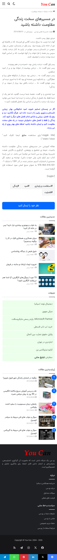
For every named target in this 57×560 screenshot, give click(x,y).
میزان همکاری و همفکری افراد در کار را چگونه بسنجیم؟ (21, 240)
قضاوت (47, 192)
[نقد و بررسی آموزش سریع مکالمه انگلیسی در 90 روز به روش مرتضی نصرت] (47, 395)
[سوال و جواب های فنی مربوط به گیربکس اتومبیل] (47, 434)
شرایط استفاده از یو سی (46, 528)
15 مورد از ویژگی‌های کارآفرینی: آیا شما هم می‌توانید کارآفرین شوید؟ (19, 279)
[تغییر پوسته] (13, 5)
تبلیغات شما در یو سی (47, 513)
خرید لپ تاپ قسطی (43, 326)
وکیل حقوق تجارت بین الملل (39, 334)
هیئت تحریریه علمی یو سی (43, 31)
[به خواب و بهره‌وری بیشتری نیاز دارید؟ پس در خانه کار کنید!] (47, 229)
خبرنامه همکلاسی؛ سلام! (45, 483)
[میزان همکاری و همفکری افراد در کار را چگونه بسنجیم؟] (47, 242)
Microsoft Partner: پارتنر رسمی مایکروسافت (32, 319)
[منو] (3, 5)
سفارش (43, 357)
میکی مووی (47, 311)
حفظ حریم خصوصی (47, 523)
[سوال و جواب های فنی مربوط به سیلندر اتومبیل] (47, 421)
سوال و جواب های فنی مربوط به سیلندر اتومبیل (21, 419)
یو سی (52, 460)
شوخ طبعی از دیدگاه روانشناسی (24, 251)
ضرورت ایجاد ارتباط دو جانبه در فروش (21, 264)
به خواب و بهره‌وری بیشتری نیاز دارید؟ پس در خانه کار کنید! (20, 227)
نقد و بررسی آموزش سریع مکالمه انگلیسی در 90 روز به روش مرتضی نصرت (20, 392)
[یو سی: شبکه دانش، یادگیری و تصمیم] (43, 4)
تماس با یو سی (49, 518)
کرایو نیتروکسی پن (44, 349)
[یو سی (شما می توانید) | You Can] (28, 452)
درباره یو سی (50, 488)
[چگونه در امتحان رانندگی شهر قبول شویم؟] (47, 382)
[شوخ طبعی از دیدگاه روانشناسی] (47, 255)
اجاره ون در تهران (44, 342)
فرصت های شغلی (48, 498)
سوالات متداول (49, 493)
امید (26, 186)
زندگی (15, 186)
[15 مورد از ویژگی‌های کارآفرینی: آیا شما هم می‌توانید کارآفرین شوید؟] (47, 281)
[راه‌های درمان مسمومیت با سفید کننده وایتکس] (47, 408)
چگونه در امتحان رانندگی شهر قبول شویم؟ (20, 378)
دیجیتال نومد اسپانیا (43, 303)
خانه (51, 11)
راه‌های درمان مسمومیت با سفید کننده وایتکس (21, 406)
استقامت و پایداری (43, 186)
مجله (46, 11)
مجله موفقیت (36, 11)
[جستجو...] (8, 5)
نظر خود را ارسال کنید (28, 206)
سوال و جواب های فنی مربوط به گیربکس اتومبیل (20, 432)
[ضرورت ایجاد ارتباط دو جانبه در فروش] (47, 268)
